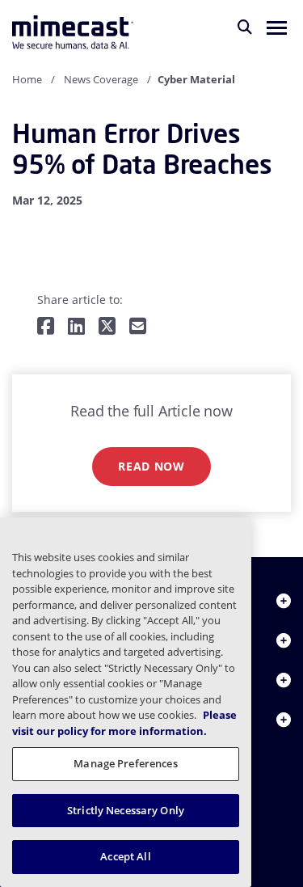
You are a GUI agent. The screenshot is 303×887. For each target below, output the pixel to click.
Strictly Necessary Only (125, 810)
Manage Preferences (125, 763)
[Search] (245, 26)
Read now (151, 466)
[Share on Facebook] (45, 327)
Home (27, 79)
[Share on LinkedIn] (76, 327)
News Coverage (101, 79)
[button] (277, 26)
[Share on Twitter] (107, 327)
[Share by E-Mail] (137, 327)
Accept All (125, 856)
